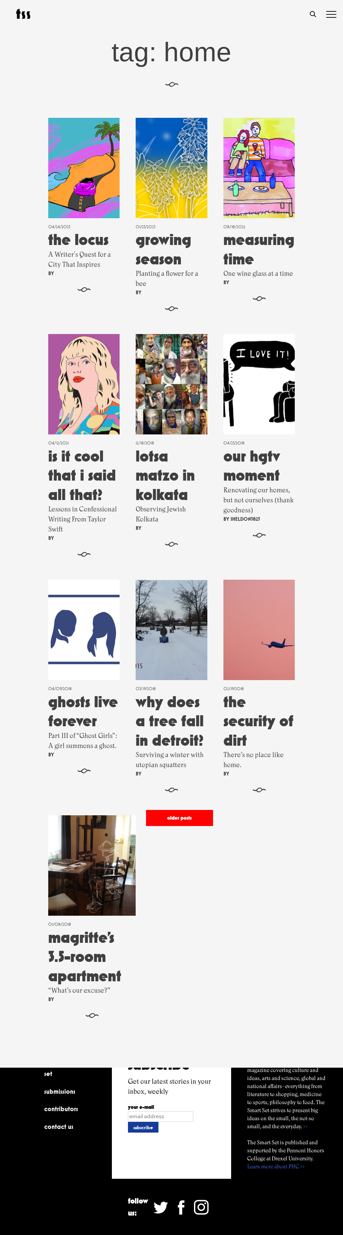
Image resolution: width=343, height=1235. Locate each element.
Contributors (61, 1108)
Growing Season (163, 249)
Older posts (179, 818)
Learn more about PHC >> (276, 1166)
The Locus (78, 239)
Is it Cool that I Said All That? (82, 475)
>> (305, 1126)
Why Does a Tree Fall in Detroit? (170, 721)
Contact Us (58, 1126)
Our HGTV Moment (251, 465)
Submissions (59, 1091)
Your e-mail (141, 1107)
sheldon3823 (245, 519)
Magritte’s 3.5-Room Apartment (84, 956)
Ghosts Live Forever (83, 711)
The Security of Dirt (258, 721)
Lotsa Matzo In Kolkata (165, 475)
